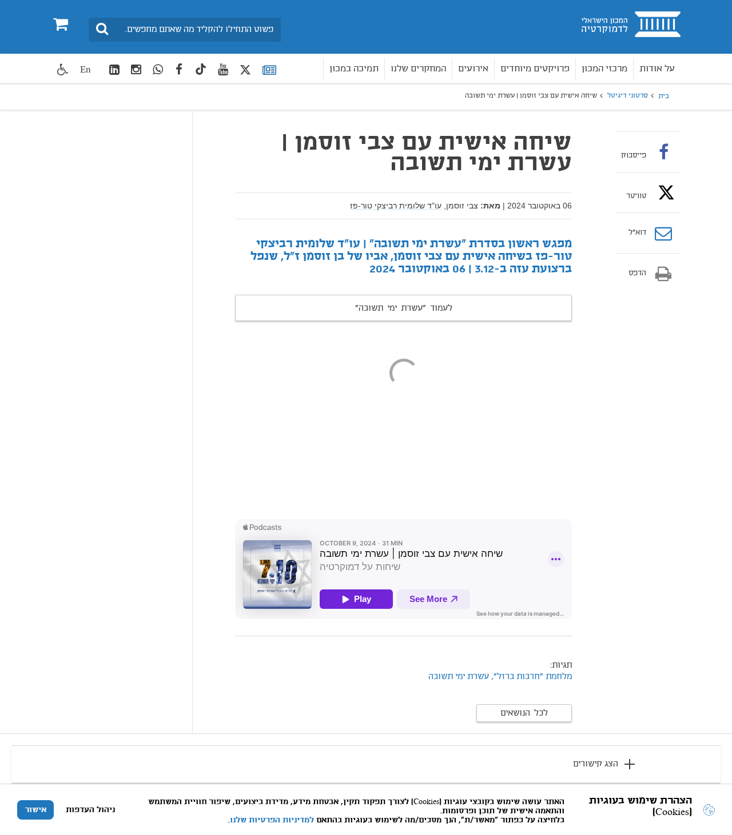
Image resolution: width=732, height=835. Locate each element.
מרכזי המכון (604, 69)
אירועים (473, 69)
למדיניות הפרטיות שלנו (272, 820)
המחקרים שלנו (418, 69)
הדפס (637, 274)
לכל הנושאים (524, 713)
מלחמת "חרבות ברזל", (531, 677)
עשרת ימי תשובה (458, 677)
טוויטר (636, 195)
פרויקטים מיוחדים (535, 69)
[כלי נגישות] (62, 69)
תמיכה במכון (354, 69)
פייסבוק (633, 155)
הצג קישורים (595, 764)
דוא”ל (637, 233)
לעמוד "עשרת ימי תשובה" (403, 308)
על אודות (657, 69)
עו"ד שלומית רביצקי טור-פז (395, 205)
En (85, 69)
